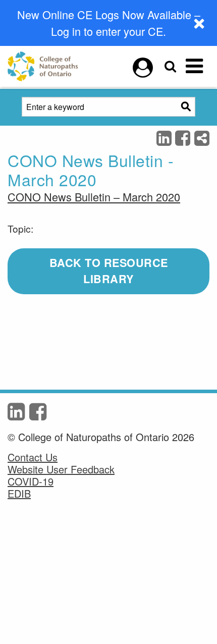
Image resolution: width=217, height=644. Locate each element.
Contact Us (33, 457)
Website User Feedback (61, 469)
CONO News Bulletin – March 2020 (94, 196)
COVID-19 (30, 481)
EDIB (19, 494)
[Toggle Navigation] (194, 66)
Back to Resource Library (108, 271)
